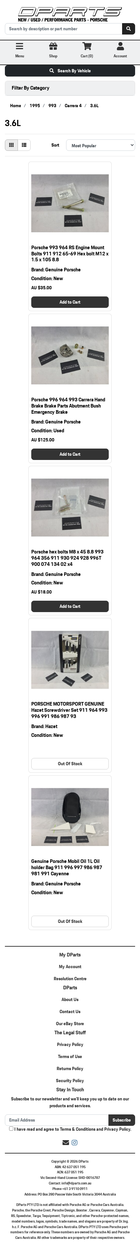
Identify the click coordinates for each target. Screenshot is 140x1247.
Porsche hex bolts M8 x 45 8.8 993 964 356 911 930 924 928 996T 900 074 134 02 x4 (67, 558)
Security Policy (70, 1080)
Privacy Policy (70, 1044)
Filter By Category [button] (30, 88)
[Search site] (128, 29)
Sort (55, 145)
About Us (70, 999)
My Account (70, 966)
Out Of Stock (70, 763)
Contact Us (70, 1011)
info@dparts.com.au (76, 1183)
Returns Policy (70, 1068)
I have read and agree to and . (72, 1129)
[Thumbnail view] (11, 145)
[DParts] (70, 13)
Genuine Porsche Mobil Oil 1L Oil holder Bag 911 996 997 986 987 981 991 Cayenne (66, 867)
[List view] (24, 145)
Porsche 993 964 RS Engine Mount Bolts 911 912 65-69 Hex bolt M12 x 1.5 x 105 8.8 (69, 253)
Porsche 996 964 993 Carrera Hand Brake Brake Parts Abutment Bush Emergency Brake (68, 405)
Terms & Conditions (77, 1129)
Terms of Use (70, 1056)
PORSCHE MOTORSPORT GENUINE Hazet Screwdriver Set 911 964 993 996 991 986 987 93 (69, 710)
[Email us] (66, 1143)
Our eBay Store (70, 1023)
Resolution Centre (70, 978)
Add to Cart (70, 302)
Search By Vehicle (74, 70)
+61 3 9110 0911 (75, 1189)
